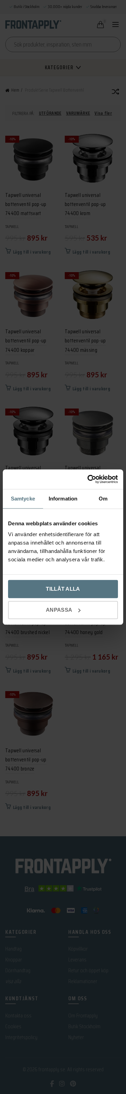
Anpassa (59, 610)
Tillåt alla (63, 589)
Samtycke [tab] (23, 499)
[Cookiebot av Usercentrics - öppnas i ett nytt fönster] (89, 479)
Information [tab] (63, 499)
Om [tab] (103, 499)
